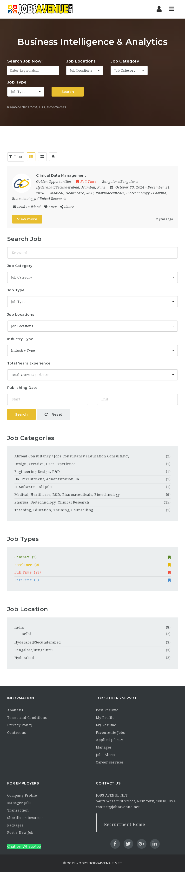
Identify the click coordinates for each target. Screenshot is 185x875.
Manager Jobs (19, 803)
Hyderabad (24, 658)
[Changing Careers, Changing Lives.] (40, 9)
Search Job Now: (25, 61)
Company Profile (22, 795)
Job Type (17, 82)
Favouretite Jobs (110, 733)
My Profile (105, 718)
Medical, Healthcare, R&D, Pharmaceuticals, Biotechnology (100, 193)
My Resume (106, 725)
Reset (56, 414)
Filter (17, 156)
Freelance (26, 565)
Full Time (27, 572)
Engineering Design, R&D (37, 472)
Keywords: (17, 107)
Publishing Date (22, 387)
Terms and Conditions (27, 718)
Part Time (26, 580)
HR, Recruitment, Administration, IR (46, 479)
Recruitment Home (124, 824)
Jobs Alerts (105, 755)
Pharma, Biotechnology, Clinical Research (51, 502)
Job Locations (81, 61)
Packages (15, 825)
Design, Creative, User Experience (45, 464)
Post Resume (107, 710)
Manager (104, 747)
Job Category (125, 61)
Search (67, 92)
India (19, 627)
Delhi (27, 634)
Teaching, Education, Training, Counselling (53, 510)
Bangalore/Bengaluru (33, 650)
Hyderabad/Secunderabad (37, 642)
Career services (110, 762)
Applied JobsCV (109, 740)
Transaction (18, 810)
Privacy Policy (20, 725)
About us (15, 710)
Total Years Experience (29, 363)
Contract (25, 557)
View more (27, 219)
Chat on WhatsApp (24, 846)
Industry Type (20, 339)
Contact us (16, 733)
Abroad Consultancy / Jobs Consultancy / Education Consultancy (72, 456)
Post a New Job (20, 832)
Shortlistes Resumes (25, 818)
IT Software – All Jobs (33, 487)
